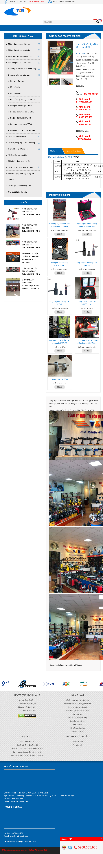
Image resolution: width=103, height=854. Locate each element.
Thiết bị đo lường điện (17, 155)
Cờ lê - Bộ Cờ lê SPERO (20, 118)
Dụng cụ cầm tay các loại (19, 75)
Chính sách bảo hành (27, 700)
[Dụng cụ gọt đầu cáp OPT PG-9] (60, 288)
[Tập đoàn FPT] (30, 684)
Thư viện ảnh (77, 745)
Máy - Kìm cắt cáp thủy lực (19, 50)
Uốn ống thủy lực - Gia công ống (22, 69)
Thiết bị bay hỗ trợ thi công (77, 718)
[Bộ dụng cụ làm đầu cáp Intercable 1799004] (60, 210)
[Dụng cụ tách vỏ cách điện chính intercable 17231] (87, 327)
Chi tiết (59, 234)
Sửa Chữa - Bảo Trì (27, 741)
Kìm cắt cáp (15, 87)
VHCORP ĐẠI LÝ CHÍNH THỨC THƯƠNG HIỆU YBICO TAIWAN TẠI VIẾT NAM (30, 284)
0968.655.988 (87, 847)
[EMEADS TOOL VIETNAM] (85, 684)
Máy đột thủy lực (77, 732)
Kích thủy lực (77, 714)
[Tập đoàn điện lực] (12, 684)
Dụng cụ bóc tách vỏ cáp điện (22, 130)
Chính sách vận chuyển (27, 704)
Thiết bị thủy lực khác (17, 136)
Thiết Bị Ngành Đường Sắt (19, 186)
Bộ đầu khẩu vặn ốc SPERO (22, 112)
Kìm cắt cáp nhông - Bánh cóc (23, 99)
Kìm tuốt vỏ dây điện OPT (60, 157)
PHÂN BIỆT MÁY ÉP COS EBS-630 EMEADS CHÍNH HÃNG (31, 212)
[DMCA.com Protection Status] (27, 715)
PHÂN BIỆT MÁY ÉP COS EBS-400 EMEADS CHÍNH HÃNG (31, 245)
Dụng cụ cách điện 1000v (21, 106)
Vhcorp (79, 665)
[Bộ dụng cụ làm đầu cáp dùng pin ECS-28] (60, 327)
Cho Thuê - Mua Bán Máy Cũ (27, 745)
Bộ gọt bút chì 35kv (60, 379)
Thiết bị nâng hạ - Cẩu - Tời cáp (21, 143)
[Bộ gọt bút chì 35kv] (60, 366)
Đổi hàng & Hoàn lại (27, 711)
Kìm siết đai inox (17, 81)
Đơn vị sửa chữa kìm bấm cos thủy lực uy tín (27, 755)
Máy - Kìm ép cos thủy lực (19, 44)
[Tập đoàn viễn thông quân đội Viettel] (48, 684)
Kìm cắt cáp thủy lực (77, 728)
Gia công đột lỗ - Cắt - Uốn (19, 62)
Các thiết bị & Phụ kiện (17, 192)
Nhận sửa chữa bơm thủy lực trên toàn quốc (27, 748)
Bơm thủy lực (77, 725)
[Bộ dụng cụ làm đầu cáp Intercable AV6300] (87, 210)
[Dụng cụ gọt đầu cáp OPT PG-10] (87, 249)
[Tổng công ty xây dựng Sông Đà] (66, 684)
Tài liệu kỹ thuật (77, 741)
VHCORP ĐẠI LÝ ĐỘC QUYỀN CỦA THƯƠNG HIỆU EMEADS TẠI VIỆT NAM (30, 258)
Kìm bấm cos (15, 93)
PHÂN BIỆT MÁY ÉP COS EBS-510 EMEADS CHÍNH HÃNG (31, 228)
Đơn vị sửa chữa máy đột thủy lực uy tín (27, 752)
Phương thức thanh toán (27, 707)
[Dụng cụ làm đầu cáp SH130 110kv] (87, 288)
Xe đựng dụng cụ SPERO (21, 124)
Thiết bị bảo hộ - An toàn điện (20, 167)
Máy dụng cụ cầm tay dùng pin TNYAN (77, 704)
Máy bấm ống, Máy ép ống (19, 161)
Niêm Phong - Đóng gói (18, 149)
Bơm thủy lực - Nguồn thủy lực (21, 56)
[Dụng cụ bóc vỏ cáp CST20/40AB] (60, 249)
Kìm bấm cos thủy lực (77, 721)
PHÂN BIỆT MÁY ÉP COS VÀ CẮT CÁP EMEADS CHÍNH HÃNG (31, 271)
